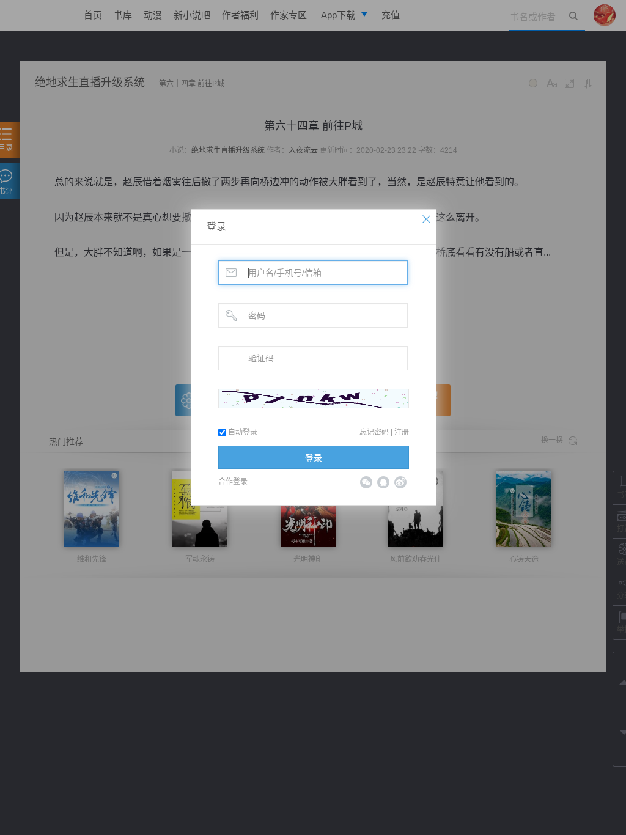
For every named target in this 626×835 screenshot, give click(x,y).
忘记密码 (374, 432)
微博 (400, 482)
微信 (366, 482)
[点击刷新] (313, 398)
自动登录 (241, 432)
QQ (383, 482)
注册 (401, 432)
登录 (216, 226)
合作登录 (233, 481)
